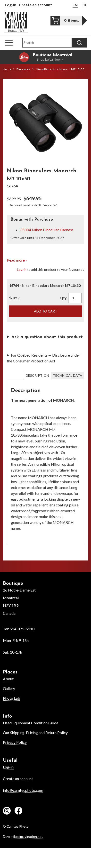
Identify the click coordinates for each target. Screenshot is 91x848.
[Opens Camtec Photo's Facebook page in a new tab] (18, 811)
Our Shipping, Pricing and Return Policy (35, 732)
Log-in (10, 4)
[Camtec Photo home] (16, 22)
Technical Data (67, 375)
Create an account (35, 4)
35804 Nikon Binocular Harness (47, 229)
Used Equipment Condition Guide (30, 722)
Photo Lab (11, 698)
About (8, 678)
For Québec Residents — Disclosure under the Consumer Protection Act (43, 358)
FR (84, 4)
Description (37, 375)
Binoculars (24, 69)
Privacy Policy (15, 742)
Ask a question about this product (47, 337)
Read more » (17, 260)
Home (7, 69)
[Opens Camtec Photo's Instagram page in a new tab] (7, 811)
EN (75, 4)
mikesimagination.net (27, 836)
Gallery (9, 688)
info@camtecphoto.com (23, 790)
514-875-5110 (22, 628)
